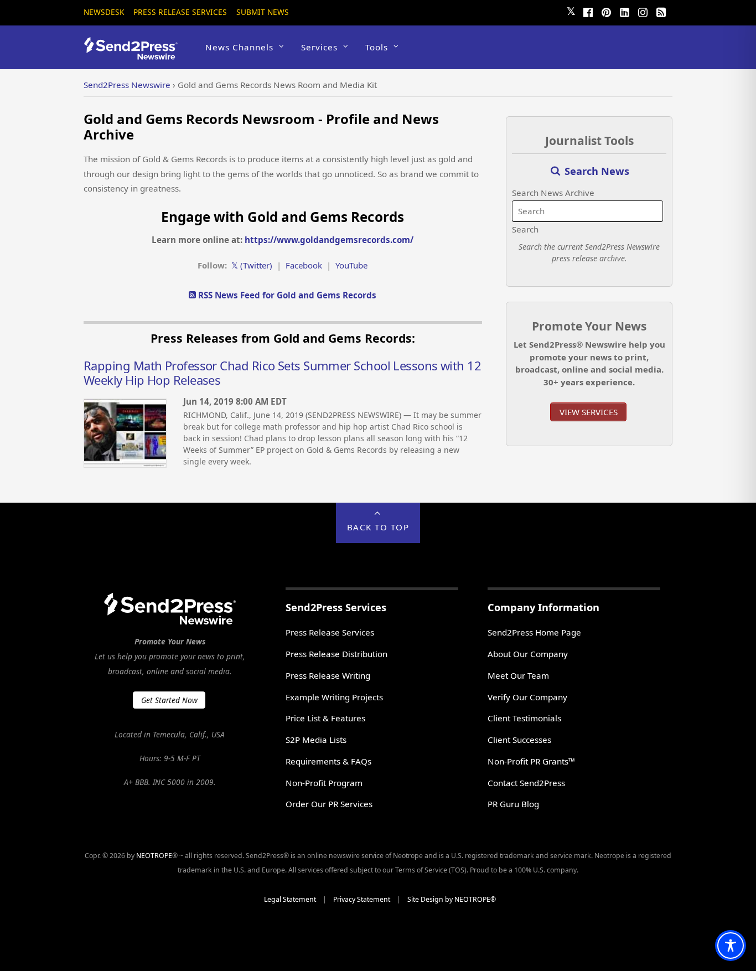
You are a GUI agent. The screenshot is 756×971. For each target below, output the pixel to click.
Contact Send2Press (526, 782)
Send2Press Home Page (534, 632)
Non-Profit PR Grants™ (531, 761)
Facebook (304, 265)
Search (525, 229)
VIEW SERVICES (589, 411)
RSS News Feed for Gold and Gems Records (286, 295)
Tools (376, 47)
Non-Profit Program (324, 782)
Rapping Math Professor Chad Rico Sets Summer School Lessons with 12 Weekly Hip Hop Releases (282, 372)
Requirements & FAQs (328, 761)
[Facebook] (588, 11)
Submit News (262, 12)
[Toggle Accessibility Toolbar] (730, 945)
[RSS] (661, 11)
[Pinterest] (606, 11)
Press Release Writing (328, 675)
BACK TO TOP (378, 527)
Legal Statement (290, 899)
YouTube (351, 265)
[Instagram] (642, 11)
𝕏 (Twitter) (251, 265)
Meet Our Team (518, 675)
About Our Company (528, 653)
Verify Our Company (527, 697)
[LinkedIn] (624, 11)
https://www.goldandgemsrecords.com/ (329, 239)
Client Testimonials (524, 718)
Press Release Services (180, 12)
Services (319, 47)
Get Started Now (169, 700)
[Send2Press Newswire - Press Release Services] (135, 54)
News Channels (239, 47)
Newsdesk (104, 12)
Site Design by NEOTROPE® (451, 899)
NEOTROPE (154, 855)
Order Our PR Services (329, 803)
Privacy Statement (361, 899)
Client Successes (519, 739)
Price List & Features (325, 718)
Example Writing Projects (334, 697)
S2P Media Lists (316, 739)
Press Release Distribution (336, 653)
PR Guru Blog (513, 803)
